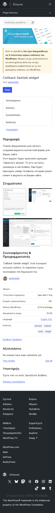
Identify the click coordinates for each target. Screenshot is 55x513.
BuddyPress (9, 462)
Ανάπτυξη (11, 122)
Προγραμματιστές (12, 433)
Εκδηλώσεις (35, 428)
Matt (5, 452)
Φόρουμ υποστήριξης (14, 381)
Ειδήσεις (7, 404)
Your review (9, 360)
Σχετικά (7, 399)
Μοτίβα (33, 414)
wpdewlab (13, 82)
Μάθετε (7, 423)
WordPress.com (11, 447)
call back (38, 326)
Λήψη (7, 90)
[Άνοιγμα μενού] (50, 4)
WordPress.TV (10, 438)
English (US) (46, 319)
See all (48, 360)
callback (47, 326)
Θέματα (33, 404)
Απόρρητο (8, 414)
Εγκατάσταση (13, 115)
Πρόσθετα (34, 409)
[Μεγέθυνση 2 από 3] (48, 191)
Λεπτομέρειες (13, 100)
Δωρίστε (33, 433)
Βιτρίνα (33, 399)
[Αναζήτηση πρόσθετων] (33, 22)
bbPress (7, 457)
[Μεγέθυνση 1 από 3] (22, 191)
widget (48, 331)
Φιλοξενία (8, 409)
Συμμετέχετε (35, 423)
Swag (33, 438)
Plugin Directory (10, 12)
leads (40, 331)
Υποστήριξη (12, 129)
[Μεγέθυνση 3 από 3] (48, 221)
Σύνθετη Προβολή (12, 339)
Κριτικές (10, 107)
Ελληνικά (14, 474)
